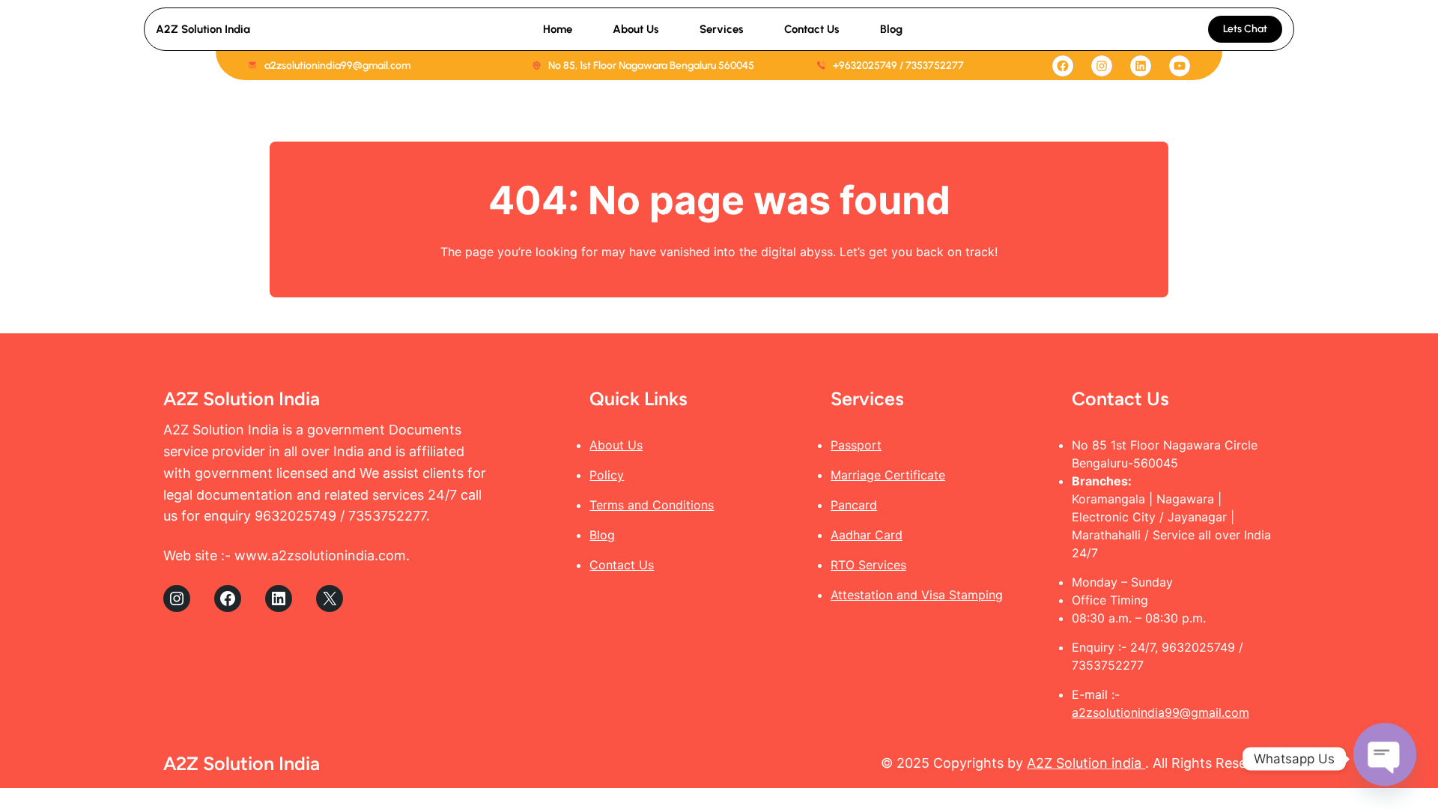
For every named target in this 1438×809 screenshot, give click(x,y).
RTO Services (868, 564)
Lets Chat (1245, 28)
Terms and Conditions (651, 504)
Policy (606, 474)
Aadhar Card (866, 534)
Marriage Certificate (888, 474)
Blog (602, 534)
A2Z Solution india (1086, 763)
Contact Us (621, 564)
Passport (856, 444)
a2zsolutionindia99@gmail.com (1160, 712)
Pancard (854, 504)
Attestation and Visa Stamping (917, 594)
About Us (616, 444)
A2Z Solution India (203, 29)
